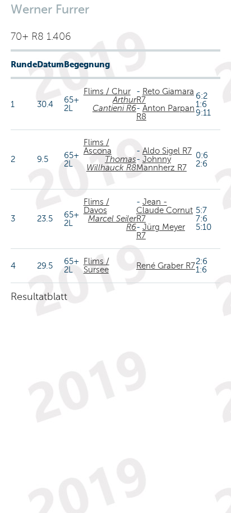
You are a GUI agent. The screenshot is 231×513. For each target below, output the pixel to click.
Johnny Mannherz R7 (161, 163)
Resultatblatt (39, 296)
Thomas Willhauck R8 (111, 163)
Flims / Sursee (96, 265)
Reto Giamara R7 (165, 95)
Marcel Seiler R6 (112, 223)
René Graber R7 (165, 265)
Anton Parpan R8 (165, 112)
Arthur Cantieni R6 (114, 104)
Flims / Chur (107, 91)
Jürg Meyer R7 (160, 231)
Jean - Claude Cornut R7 (164, 210)
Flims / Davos (96, 206)
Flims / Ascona (98, 146)
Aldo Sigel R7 (167, 150)
